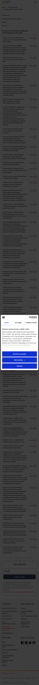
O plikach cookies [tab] (31, 322)
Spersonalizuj (18, 360)
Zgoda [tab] (7, 322)
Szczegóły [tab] (18, 322)
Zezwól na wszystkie (19, 354)
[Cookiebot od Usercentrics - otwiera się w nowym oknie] (29, 317)
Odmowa (19, 366)
